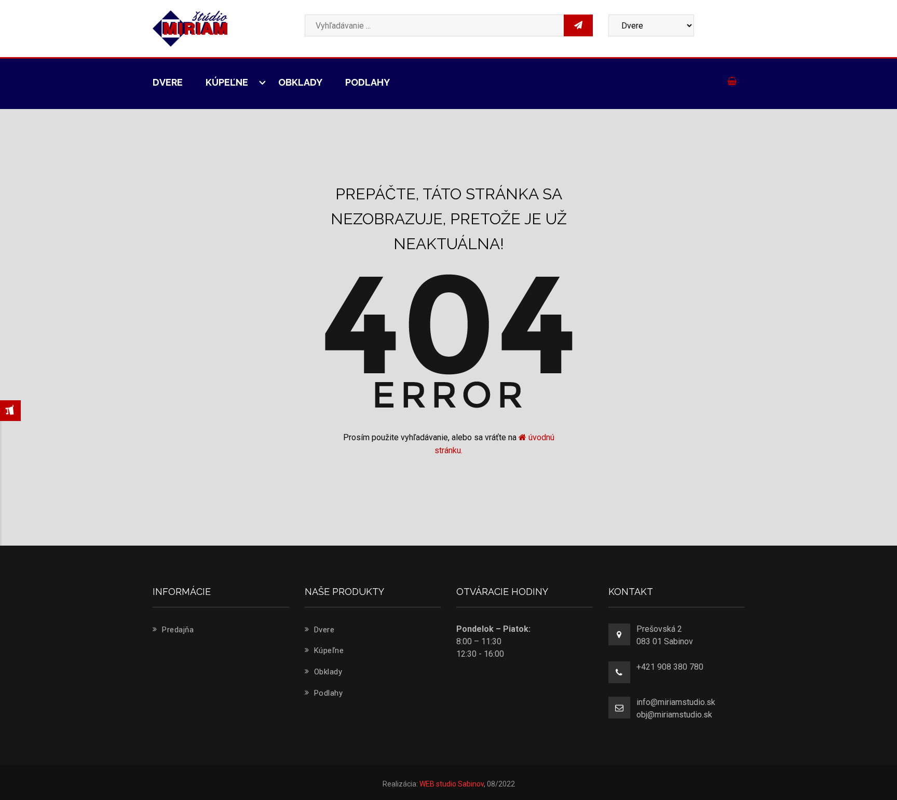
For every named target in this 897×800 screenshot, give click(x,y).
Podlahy (367, 82)
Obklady (300, 82)
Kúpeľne (228, 82)
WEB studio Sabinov (451, 784)
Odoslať (667, 178)
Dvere (168, 82)
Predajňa (177, 629)
